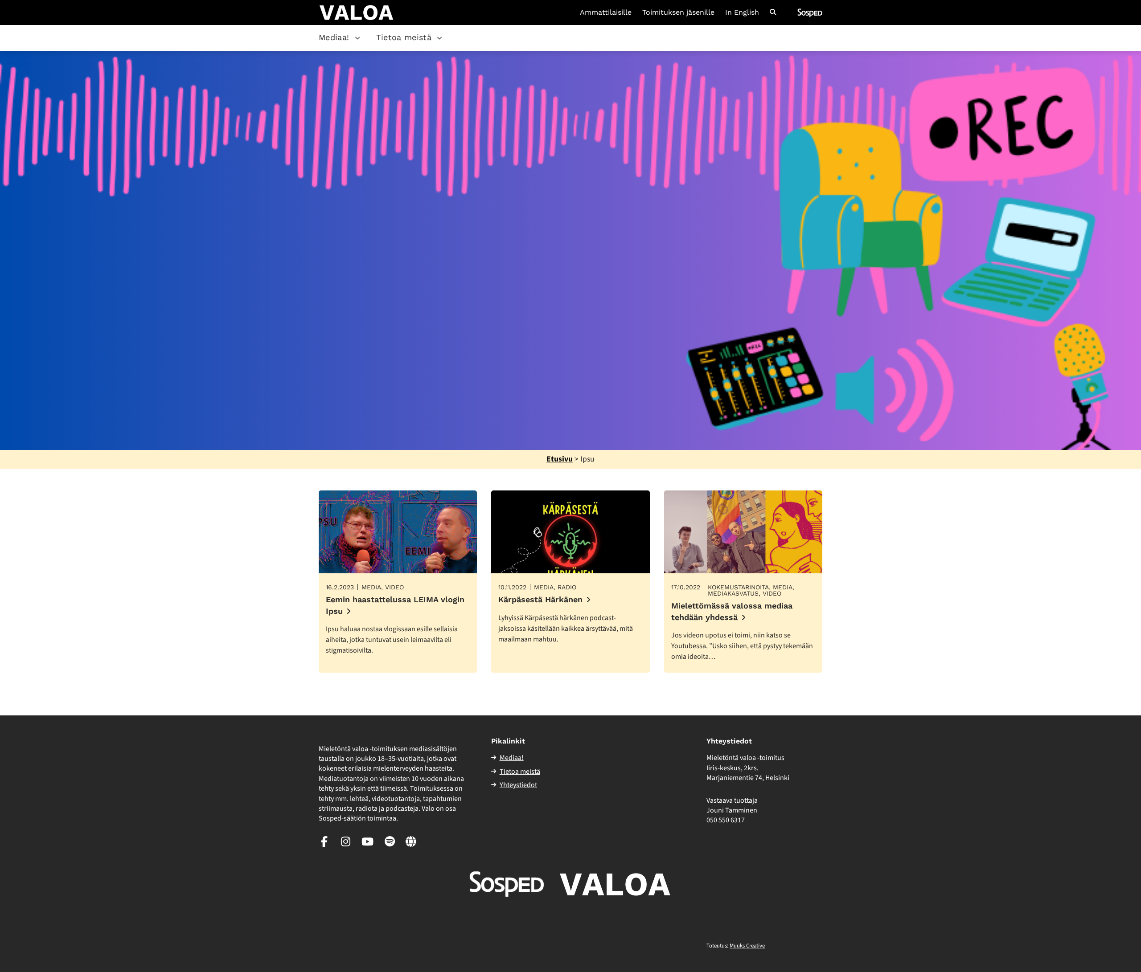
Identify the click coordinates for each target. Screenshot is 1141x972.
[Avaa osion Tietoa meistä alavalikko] (439, 37)
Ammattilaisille (606, 12)
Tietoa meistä (404, 37)
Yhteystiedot (518, 785)
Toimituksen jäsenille (678, 12)
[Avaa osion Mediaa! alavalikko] (357, 37)
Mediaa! (334, 37)
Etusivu (559, 459)
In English (742, 12)
